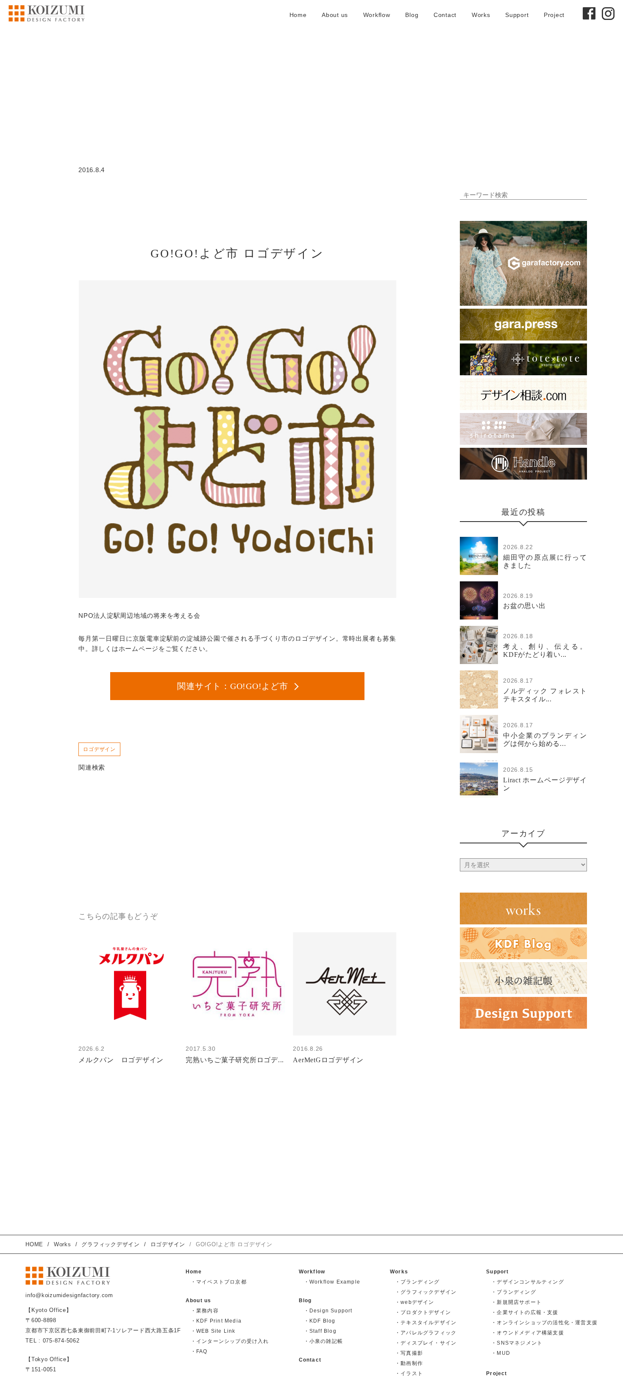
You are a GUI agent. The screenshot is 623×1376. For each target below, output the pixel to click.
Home (298, 14)
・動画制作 (409, 1363)
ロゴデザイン (99, 749)
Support (516, 14)
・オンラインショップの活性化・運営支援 (544, 1323)
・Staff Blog (320, 1331)
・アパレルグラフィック (425, 1333)
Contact (445, 14)
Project (554, 14)
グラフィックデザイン (110, 1244)
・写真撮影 (409, 1353)
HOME (34, 1244)
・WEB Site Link (213, 1331)
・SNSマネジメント (516, 1343)
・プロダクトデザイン (423, 1312)
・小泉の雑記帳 (323, 1341)
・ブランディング (417, 1282)
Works (481, 14)
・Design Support (328, 1311)
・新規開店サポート (516, 1302)
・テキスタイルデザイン (425, 1323)
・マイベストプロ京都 (219, 1282)
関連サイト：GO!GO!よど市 (232, 686)
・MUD (500, 1353)
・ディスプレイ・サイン (425, 1343)
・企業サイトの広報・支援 (524, 1312)
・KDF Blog (320, 1321)
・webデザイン (414, 1302)
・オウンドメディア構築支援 (527, 1333)
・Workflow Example (332, 1282)
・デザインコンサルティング (527, 1282)
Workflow (376, 14)
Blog (411, 14)
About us (335, 14)
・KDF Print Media (216, 1321)
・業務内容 (205, 1311)
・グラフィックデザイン (425, 1292)
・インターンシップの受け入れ (230, 1341)
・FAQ (199, 1351)
